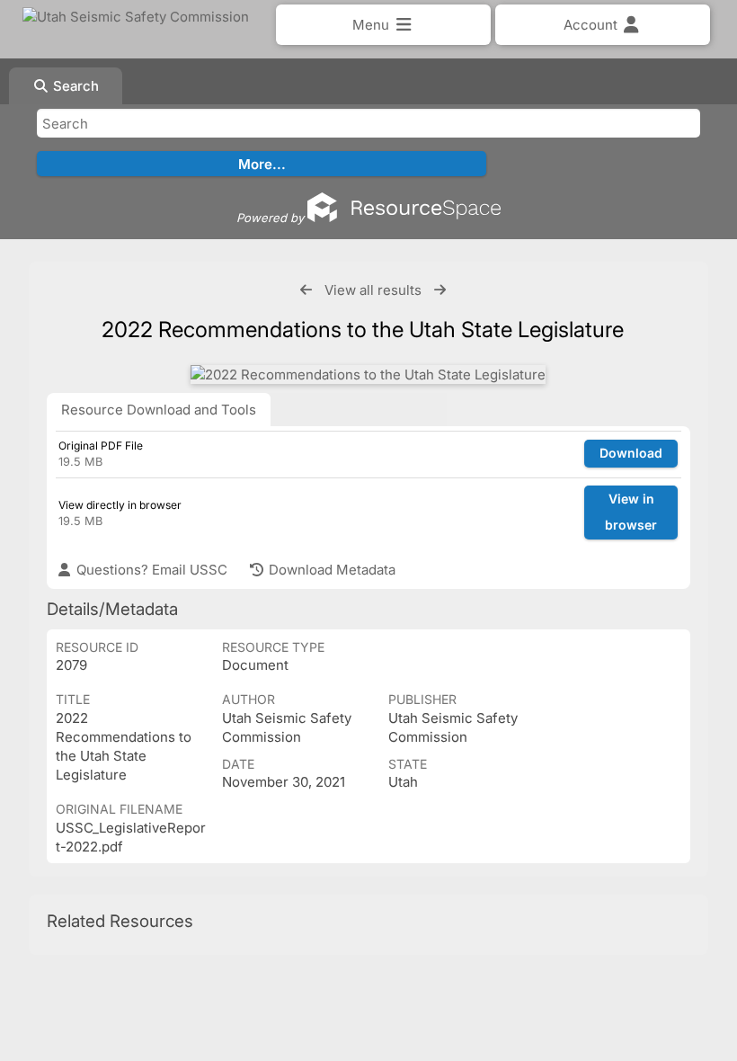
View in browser (631, 511)
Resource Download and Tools (158, 409)
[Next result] (440, 290)
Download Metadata (330, 569)
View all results (373, 290)
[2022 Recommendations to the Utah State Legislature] (368, 374)
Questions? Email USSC (150, 569)
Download (630, 452)
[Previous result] (306, 290)
